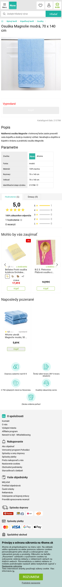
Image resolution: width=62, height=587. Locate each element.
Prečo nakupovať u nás (12, 460)
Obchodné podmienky (12, 467)
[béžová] (13, 276)
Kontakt (5, 421)
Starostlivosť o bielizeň (12, 471)
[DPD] (29, 513)
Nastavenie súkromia (12, 566)
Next (57, 264)
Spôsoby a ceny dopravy (13, 453)
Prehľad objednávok (11, 486)
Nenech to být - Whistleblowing (16, 435)
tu (13, 571)
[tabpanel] (31, 63)
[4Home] (3, 21)
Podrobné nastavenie (31, 583)
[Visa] (16, 527)
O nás (4, 424)
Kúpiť (31, 110)
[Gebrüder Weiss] (38, 513)
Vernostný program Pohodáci (15, 450)
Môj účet (6, 482)
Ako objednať (8, 446)
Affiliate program (10, 431)
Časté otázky (8, 489)
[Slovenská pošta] (20, 513)
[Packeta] (8, 513)
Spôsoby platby (9, 457)
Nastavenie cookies (11, 464)
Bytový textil (12, 21)
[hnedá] (18, 276)
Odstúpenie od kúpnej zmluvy (15, 496)
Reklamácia (7, 492)
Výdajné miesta (9, 428)
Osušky (40, 21)
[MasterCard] (5, 527)
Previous (5, 264)
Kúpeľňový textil (27, 21)
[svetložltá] (7, 276)
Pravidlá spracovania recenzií (15, 499)
